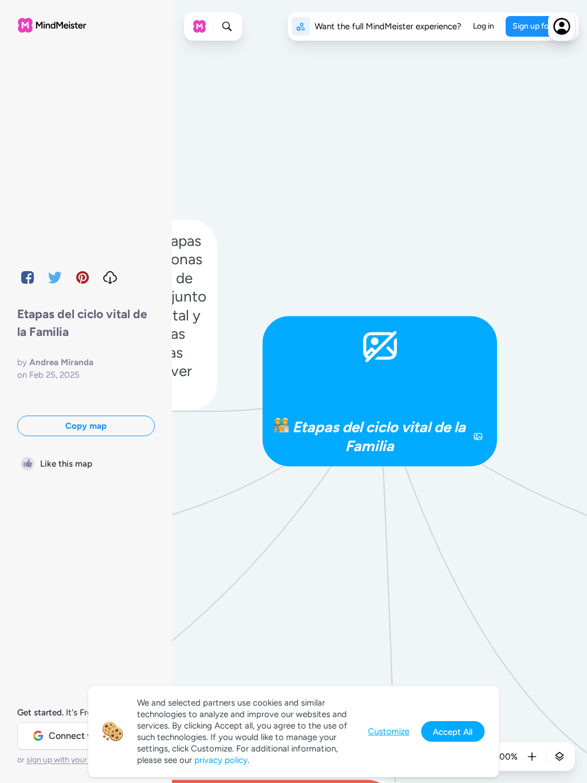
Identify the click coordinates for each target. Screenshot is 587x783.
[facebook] (27, 277)
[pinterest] (82, 277)
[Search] (227, 26)
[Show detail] (559, 756)
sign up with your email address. (83, 760)
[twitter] (55, 277)
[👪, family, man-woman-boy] (281, 427)
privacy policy (221, 760)
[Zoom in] (532, 756)
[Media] (478, 436)
